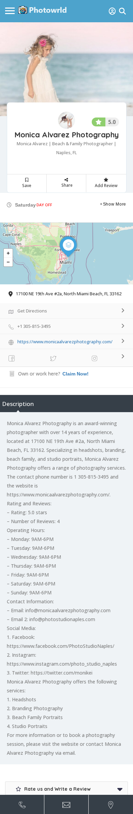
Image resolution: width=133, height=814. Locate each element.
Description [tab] (18, 404)
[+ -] (66, 253)
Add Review (106, 185)
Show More (114, 204)
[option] (66, 69)
